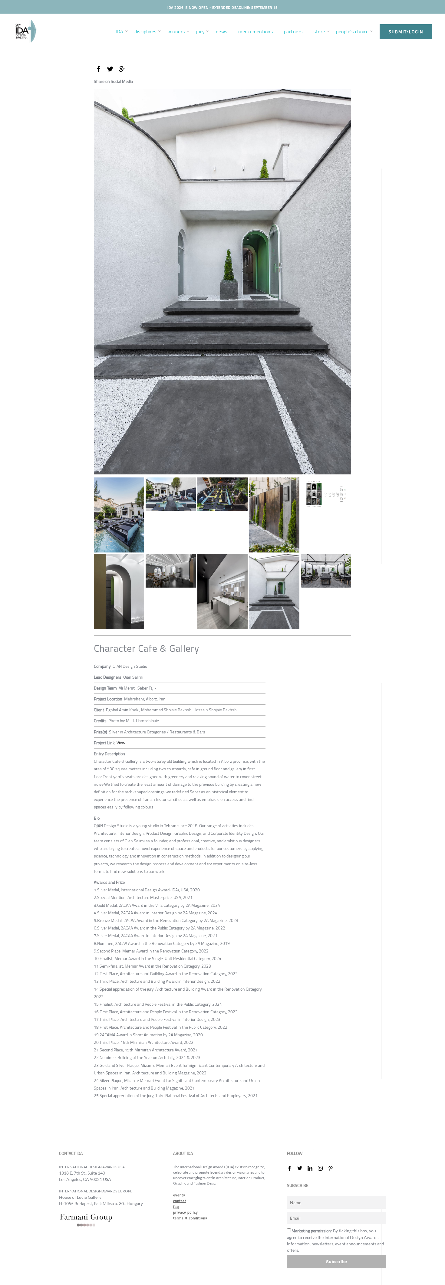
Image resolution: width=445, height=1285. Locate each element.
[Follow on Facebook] (292, 1168)
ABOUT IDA (183, 1153)
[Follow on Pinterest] (333, 1168)
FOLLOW (294, 1153)
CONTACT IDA (71, 1153)
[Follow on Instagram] (323, 1168)
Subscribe (336, 1261)
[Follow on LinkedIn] (312, 1168)
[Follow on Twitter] (302, 1168)
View (121, 743)
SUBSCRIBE (297, 1185)
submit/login (406, 32)
